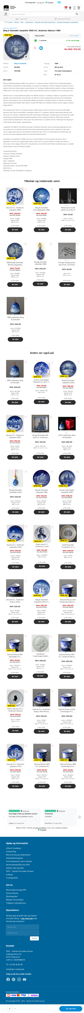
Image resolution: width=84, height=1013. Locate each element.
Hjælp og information (17, 843)
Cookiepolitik (12, 878)
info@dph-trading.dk (15, 969)
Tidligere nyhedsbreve (16, 903)
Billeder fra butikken (15, 900)
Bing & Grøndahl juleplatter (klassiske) (5, 21)
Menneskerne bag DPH (16, 890)
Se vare (15, 230)
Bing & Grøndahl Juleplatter (67, 22)
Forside (9, 22)
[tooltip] (15, 209)
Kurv (78, 9)
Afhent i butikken (13, 848)
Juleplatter (29, 22)
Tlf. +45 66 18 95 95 (14, 965)
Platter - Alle (18, 22)
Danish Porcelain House (12, 7)
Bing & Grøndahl (20, 63)
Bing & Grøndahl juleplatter (45, 22)
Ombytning (11, 851)
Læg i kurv (72, 1008)
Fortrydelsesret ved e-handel (19, 861)
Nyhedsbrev (12, 910)
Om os (9, 885)
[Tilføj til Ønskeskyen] (41, 48)
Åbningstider (12, 896)
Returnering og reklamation (18, 855)
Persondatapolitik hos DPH (18, 865)
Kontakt (10, 946)
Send (34, 938)
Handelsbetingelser (14, 858)
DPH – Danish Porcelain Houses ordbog (20, 873)
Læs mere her (27, 918)
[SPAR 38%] (16, 59)
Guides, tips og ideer (15, 868)
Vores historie (12, 893)
